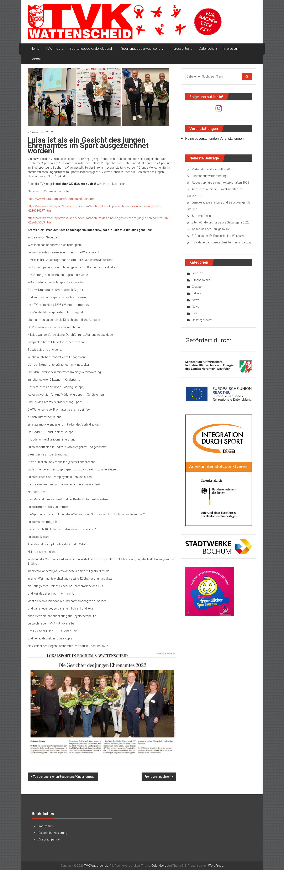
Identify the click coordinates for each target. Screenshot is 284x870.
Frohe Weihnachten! (158, 776)
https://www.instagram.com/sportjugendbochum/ (61, 198)
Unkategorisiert (202, 320)
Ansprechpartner (49, 839)
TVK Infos (53, 49)
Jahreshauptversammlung (209, 176)
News (195, 300)
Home (35, 49)
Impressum (231, 49)
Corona (36, 59)
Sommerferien (201, 215)
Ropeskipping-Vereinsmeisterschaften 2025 (220, 182)
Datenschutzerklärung (52, 832)
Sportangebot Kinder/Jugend (90, 49)
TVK (195, 313)
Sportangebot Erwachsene (140, 49)
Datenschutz (208, 49)
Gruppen (197, 286)
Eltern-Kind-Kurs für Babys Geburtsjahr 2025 (220, 222)
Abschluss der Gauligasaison (211, 229)
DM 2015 (198, 273)
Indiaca (196, 293)
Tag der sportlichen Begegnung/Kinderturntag (64, 776)
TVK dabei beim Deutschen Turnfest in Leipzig (221, 242)
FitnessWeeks (201, 280)
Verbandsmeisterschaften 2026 (212, 169)
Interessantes (180, 49)
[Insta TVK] (218, 108)
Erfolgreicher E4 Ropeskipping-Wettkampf (219, 235)
